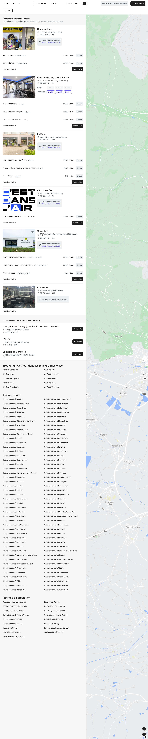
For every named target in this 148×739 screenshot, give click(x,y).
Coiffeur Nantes (50, 378)
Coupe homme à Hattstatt (13, 464)
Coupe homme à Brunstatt (55, 429)
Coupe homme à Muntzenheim (15, 525)
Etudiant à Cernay (51, 623)
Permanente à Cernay (11, 632)
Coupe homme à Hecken (54, 464)
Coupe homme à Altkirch (13, 399)
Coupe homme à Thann (53, 568)
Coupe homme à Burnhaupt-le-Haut (17, 434)
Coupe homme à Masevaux (55, 507)
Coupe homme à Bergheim (13, 416)
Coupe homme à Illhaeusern (55, 486)
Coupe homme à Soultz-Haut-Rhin (58, 559)
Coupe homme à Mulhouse (14, 520)
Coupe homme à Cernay (13, 623)
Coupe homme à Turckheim (14, 572)
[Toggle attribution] (145, 737)
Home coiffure (44, 29)
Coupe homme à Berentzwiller (56, 412)
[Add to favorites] (32, 30)
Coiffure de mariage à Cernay (15, 606)
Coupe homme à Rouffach (13, 546)
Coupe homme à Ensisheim (14, 447)
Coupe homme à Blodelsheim (56, 421)
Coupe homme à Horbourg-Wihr (57, 477)
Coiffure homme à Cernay (13, 610)
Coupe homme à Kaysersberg (56, 494)
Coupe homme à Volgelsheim (15, 577)
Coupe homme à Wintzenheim (56, 581)
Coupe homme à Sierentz (54, 555)
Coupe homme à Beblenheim (14, 408)
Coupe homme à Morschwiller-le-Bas (59, 512)
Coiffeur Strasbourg (11, 387)
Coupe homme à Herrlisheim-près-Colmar (20, 473)
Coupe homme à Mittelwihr (14, 512)
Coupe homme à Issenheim (14, 494)
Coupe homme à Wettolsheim (56, 577)
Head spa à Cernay (10, 628)
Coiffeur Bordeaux (10, 370)
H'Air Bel (7, 339)
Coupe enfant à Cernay (12, 619)
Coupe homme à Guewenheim (15, 460)
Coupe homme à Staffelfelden (56, 564)
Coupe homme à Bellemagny (56, 408)
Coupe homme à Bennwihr (13, 412)
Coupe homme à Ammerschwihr (57, 399)
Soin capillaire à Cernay (53, 632)
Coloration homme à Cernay (55, 615)
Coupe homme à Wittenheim (56, 585)
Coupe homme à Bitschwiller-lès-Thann (19, 421)
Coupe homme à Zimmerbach (56, 590)
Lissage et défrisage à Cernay (56, 628)
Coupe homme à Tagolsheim (14, 568)
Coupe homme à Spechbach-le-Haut (18, 564)
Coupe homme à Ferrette (13, 451)
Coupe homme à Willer (12, 581)
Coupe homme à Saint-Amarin (56, 546)
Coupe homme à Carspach (55, 434)
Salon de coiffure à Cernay (13, 636)
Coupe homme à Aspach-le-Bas (16, 403)
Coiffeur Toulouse (51, 387)
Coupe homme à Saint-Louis (14, 551)
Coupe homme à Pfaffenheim (15, 533)
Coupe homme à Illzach (12, 490)
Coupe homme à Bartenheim (56, 403)
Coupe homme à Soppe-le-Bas (15, 559)
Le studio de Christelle (14, 351)
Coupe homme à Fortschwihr (56, 451)
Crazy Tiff (42, 231)
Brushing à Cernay (51, 602)
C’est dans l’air (44, 190)
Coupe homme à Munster (54, 520)
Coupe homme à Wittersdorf (14, 590)
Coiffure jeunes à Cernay (54, 610)
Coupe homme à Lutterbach (14, 507)
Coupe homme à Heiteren (54, 468)
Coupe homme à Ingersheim (55, 490)
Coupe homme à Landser (13, 503)
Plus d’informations (9, 69)
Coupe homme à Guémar (54, 455)
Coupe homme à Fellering (54, 447)
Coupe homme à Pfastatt (54, 533)
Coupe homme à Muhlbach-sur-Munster (60, 516)
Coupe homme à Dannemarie (56, 438)
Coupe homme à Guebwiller (14, 455)
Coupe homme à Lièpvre (54, 503)
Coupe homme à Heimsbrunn (15, 468)
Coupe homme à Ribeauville (14, 538)
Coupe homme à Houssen (13, 481)
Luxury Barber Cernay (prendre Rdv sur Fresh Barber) (30, 326)
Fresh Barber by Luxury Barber (53, 77)
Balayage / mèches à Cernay (14, 602)
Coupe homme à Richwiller (55, 538)
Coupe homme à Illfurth (12, 486)
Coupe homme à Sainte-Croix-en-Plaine (60, 551)
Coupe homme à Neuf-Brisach (56, 525)
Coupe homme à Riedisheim (14, 542)
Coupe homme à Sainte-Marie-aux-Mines (20, 555)
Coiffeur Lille (49, 370)
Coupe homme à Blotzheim (14, 425)
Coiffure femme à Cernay (54, 606)
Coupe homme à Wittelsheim (14, 585)
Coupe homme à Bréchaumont (15, 429)
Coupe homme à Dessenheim (15, 442)
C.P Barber (43, 287)
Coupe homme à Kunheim (54, 499)
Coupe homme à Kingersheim (15, 499)
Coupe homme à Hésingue (55, 473)
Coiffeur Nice (8, 383)
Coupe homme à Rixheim (54, 542)
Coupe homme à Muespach (14, 516)
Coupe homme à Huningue (55, 481)
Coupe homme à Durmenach (56, 442)
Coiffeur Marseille (51, 374)
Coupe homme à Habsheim (55, 460)
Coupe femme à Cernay (54, 619)
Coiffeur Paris (50, 383)
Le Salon (41, 134)
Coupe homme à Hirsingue (14, 477)
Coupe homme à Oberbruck (14, 529)
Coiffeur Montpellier (11, 378)
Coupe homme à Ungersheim (56, 572)
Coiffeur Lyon (8, 374)
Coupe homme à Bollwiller (55, 425)
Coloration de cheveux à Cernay (16, 615)
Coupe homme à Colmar (13, 438)
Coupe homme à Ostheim (54, 529)
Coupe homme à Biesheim (55, 416)
